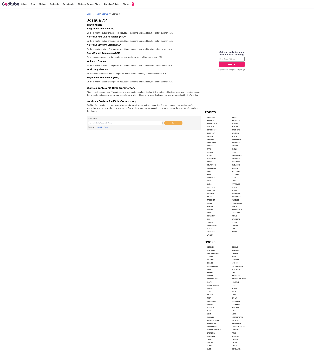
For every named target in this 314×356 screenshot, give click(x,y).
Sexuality (211, 216)
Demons (210, 139)
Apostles (236, 120)
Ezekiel (235, 285)
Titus (234, 333)
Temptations (212, 225)
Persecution (237, 203)
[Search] (133, 4)
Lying (209, 184)
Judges (210, 257)
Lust (234, 181)
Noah (209, 197)
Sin (208, 219)
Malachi (210, 307)
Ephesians (211, 323)
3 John (234, 346)
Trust (234, 229)
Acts (234, 314)
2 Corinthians (213, 320)
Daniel (210, 288)
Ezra (209, 269)
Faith (209, 149)
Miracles (211, 190)
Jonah (234, 295)
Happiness (211, 168)
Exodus (235, 247)
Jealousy (236, 174)
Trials (209, 229)
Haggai (210, 304)
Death (234, 136)
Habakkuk (211, 301)
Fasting (210, 152)
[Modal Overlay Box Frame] (232, 61)
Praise (234, 206)
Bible (89, 14)
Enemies (235, 146)
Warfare (211, 232)
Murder (210, 194)
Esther (210, 272)
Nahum (234, 298)
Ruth (234, 257)
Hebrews (235, 336)
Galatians (236, 320)
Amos (234, 292)
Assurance (212, 123)
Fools (209, 155)
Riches (210, 213)
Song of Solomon (239, 279)
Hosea (234, 288)
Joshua (96, 14)
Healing (235, 168)
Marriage (236, 184)
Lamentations (213, 285)
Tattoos (235, 222)
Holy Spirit (236, 171)
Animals (210, 120)
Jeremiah (235, 282)
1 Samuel (211, 260)
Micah (209, 298)
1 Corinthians (237, 317)
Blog (33, 4)
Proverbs (236, 276)
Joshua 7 (106, 14)
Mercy (234, 187)
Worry (210, 235)
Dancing (235, 133)
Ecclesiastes (212, 279)
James (209, 339)
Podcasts (54, 4)
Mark (209, 311)
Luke (234, 311)
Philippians (236, 323)
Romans (210, 317)
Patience (235, 200)
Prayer (210, 209)
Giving (209, 162)
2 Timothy (211, 333)
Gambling (236, 159)
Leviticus (211, 250)
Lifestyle (211, 178)
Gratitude (211, 165)
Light (234, 178)
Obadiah (210, 295)
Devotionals (68, 4)
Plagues (210, 206)
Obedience (236, 197)
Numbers (235, 250)
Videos (24, 4)
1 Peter (235, 339)
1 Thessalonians (239, 327)
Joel (209, 292)
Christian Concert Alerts (89, 4)
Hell (209, 171)
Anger (234, 117)
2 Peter (210, 343)
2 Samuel (235, 260)
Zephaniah (236, 301)
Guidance (236, 165)
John (209, 314)
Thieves (235, 225)
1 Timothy (235, 330)
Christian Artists (111, 4)
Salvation (236, 213)
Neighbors (236, 194)
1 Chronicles (212, 266)
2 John (210, 346)
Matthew (235, 307)
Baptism (210, 127)
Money (234, 190)
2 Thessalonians (214, 330)
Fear (234, 152)
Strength (236, 219)
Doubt (209, 146)
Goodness (236, 162)
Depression (236, 139)
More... (126, 4)
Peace (209, 203)
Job (233, 272)
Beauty (235, 127)
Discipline (236, 143)
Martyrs (211, 187)
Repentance (237, 209)
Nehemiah (236, 269)
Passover (211, 200)
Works (234, 232)
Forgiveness (237, 155)
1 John (234, 343)
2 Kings (235, 263)
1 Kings (210, 263)
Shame (234, 216)
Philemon (211, 336)
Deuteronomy (213, 253)
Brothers (236, 130)
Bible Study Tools (102, 127)
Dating (210, 136)
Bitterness (211, 130)
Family (234, 149)
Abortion (211, 117)
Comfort (211, 133)
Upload (42, 4)
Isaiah (209, 282)
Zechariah (236, 304)
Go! (173, 123)
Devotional (212, 143)
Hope (209, 174)
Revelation (236, 349)
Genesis (210, 247)
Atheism (235, 123)
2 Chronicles (237, 266)
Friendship (211, 159)
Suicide (210, 222)
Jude (209, 349)
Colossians (212, 327)
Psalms (210, 276)
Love (209, 181)
